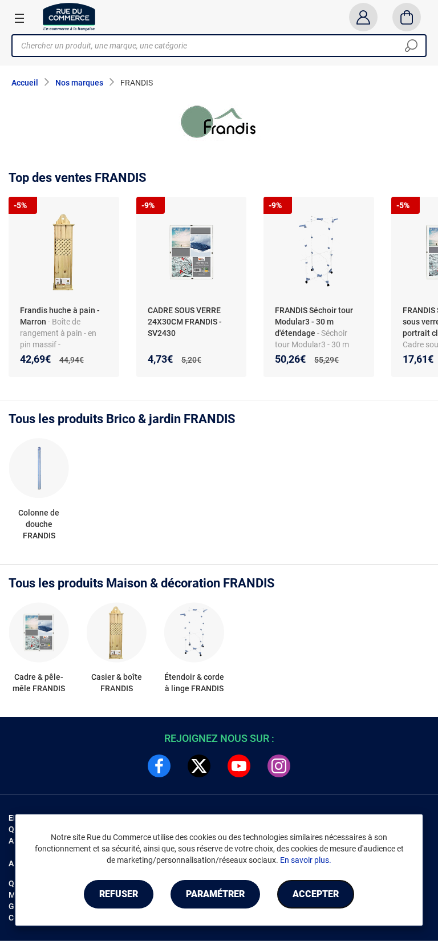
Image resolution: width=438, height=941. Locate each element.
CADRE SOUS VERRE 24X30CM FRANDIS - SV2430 (185, 322)
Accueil (24, 82)
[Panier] (407, 17)
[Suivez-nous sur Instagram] (278, 766)
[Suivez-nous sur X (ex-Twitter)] (199, 766)
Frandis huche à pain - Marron (60, 316)
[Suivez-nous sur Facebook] (159, 766)
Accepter (316, 894)
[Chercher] (411, 45)
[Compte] (363, 17)
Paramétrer (215, 894)
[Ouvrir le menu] (19, 17)
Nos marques (79, 82)
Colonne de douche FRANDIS (38, 524)
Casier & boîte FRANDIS (116, 682)
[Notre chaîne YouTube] (239, 766)
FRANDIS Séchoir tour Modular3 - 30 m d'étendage (314, 322)
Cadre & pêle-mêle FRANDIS (39, 682)
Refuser (118, 894)
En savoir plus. (305, 860)
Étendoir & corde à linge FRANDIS (194, 682)
